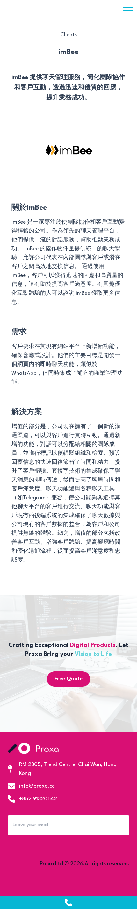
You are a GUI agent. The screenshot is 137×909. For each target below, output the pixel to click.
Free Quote (68, 679)
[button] (128, 9)
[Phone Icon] (68, 902)
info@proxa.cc (36, 786)
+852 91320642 (38, 799)
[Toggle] (128, 9)
